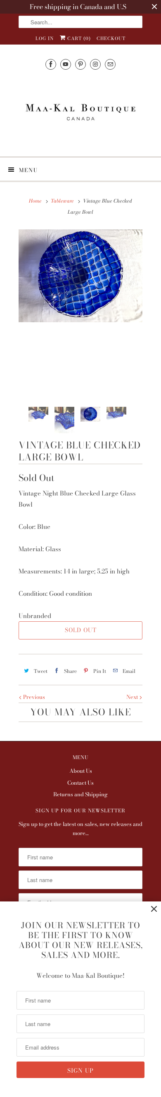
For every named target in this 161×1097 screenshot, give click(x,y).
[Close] (154, 909)
